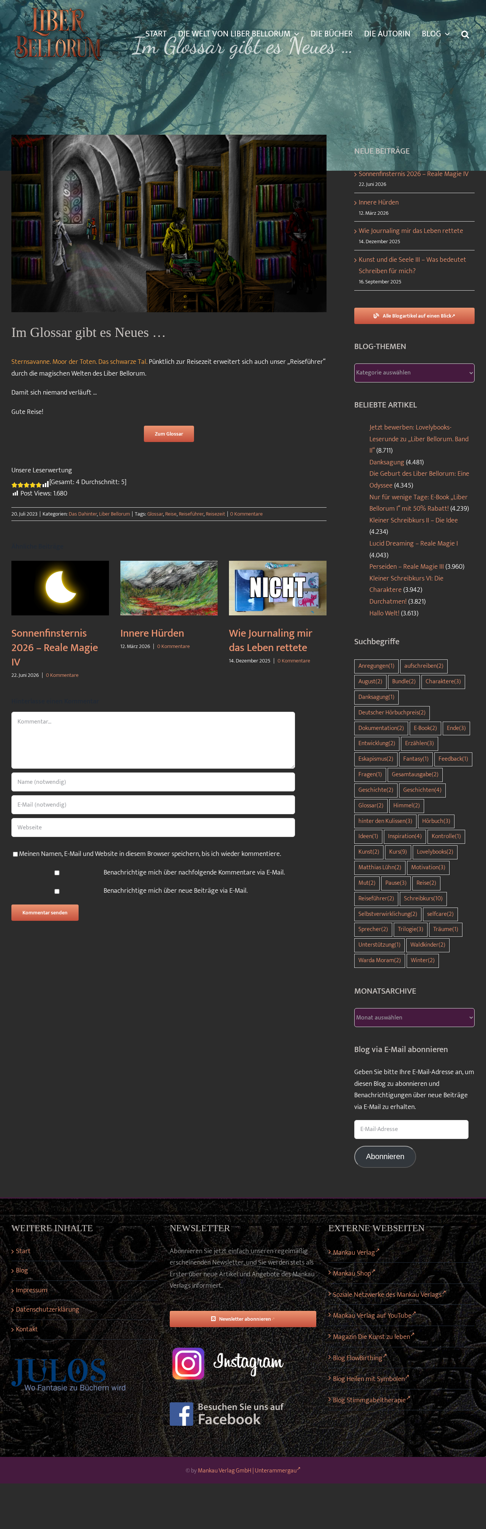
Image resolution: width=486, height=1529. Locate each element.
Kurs (398, 852)
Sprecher (373, 929)
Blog (22, 1270)
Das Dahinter (83, 514)
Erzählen (419, 743)
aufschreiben (423, 666)
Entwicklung (376, 743)
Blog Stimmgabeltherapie (369, 1400)
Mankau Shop (352, 1273)
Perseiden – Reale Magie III (406, 567)
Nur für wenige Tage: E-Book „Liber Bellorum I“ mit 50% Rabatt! (418, 503)
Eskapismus (375, 759)
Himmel (406, 806)
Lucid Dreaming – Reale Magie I (413, 543)
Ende (456, 728)
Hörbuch (436, 821)
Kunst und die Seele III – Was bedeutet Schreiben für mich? (412, 265)
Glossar (155, 514)
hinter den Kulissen (385, 821)
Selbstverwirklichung (387, 914)
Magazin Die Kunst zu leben (371, 1337)
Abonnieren (385, 1156)
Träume (445, 929)
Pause (396, 883)
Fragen (370, 774)
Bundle (404, 681)
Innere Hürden (152, 633)
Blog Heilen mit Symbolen (369, 1379)
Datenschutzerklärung (47, 1309)
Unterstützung (379, 945)
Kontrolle (446, 836)
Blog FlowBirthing (357, 1358)
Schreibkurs (423, 898)
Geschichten (422, 790)
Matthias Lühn (379, 867)
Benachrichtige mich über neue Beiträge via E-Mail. (176, 891)
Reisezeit (215, 514)
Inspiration (405, 836)
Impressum (31, 1290)
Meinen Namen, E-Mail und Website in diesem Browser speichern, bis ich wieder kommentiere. (150, 854)
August (370, 681)
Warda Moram (379, 960)
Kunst (368, 852)
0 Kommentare (246, 514)
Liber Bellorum (114, 514)
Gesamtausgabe (415, 774)
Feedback (453, 759)
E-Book (425, 728)
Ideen (368, 836)
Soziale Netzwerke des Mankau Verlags (387, 1295)
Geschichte (375, 790)
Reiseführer (191, 514)
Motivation (428, 867)
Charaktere (443, 681)
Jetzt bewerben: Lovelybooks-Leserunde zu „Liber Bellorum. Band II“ (419, 439)
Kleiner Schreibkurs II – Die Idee (413, 520)
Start (23, 1251)
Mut (367, 883)
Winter (423, 960)
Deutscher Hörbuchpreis (392, 713)
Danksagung (386, 462)
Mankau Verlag (354, 1252)
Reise (171, 514)
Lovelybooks (435, 852)
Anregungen (376, 666)
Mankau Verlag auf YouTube (372, 1315)
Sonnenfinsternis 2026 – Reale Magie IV (54, 647)
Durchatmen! (388, 601)
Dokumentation (381, 728)
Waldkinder (427, 945)
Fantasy (416, 759)
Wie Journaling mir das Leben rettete (270, 640)
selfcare (440, 914)
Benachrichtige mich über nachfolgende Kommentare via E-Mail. (194, 872)
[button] (465, 34)
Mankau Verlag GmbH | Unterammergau (247, 1471)
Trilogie (410, 929)
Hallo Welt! (384, 613)
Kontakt (27, 1329)
